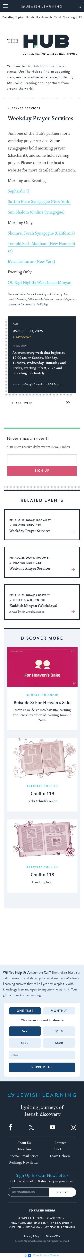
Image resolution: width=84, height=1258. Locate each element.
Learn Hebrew (60, 1156)
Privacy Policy (31, 1236)
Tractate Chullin (42, 786)
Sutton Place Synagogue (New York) (39, 201)
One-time (25, 1011)
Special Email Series (24, 1156)
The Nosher (60, 1222)
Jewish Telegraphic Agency (40, 1218)
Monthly (59, 1011)
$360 (25, 1043)
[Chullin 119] (42, 758)
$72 (25, 1031)
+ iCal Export (54, 384)
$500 (59, 1043)
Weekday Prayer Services (29, 531)
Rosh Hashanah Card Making (50, 17)
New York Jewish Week (28, 1222)
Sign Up (62, 1192)
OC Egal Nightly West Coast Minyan (39, 282)
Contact (60, 1143)
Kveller (15, 1227)
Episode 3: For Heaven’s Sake (42, 703)
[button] (67, 402)
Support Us (42, 1067)
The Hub (60, 1149)
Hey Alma (33, 1227)
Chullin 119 (42, 794)
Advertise (24, 1149)
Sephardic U (18, 191)
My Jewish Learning (60, 1227)
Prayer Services (26, 108)
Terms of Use (53, 1236)
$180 (59, 1031)
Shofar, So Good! (42, 695)
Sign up (42, 470)
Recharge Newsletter (24, 1162)
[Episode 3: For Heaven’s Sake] (42, 667)
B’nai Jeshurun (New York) (31, 261)
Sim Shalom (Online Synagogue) (36, 212)
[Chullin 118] (42, 839)
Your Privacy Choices (46, 1255)
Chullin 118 (42, 875)
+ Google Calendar (33, 384)
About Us (24, 1143)
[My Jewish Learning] (42, 1098)
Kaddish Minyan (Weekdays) (33, 605)
